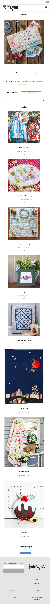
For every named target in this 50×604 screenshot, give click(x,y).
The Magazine (3, 2)
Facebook (9, 595)
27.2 (24, 298)
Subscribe (6, 571)
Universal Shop (25, 92)
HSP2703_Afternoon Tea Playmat (24, 244)
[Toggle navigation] (46, 7)
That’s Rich (24, 532)
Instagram (18, 595)
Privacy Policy (37, 599)
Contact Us (36, 595)
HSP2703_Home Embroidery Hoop (24, 196)
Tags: (5, 100)
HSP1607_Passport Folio (29, 73)
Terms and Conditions (37, 597)
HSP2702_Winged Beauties (24, 292)
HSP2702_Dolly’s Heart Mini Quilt (24, 340)
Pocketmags (37, 92)
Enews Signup (9, 2)
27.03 (24, 154)
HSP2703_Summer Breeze (24, 147)
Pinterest (14, 597)
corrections (36, 583)
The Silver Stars (24, 408)
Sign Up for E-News (24, 84)
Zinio (31, 92)
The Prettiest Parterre (24, 471)
